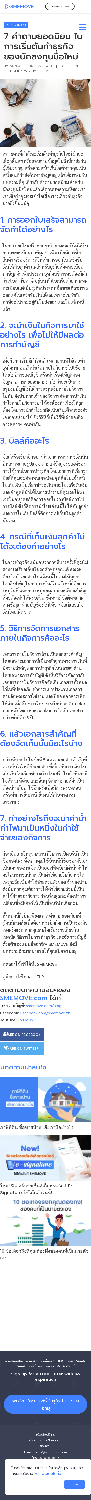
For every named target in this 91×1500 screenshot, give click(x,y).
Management (16, 25)
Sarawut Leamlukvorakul (32, 66)
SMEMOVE (47, 964)
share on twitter (21, 1048)
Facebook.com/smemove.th (45, 1012)
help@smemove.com (51, 1452)
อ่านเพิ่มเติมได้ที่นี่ (48, 1473)
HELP (38, 976)
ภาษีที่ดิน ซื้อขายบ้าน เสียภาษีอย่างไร (37, 1127)
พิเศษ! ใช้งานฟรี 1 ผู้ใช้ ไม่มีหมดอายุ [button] (45, 1404)
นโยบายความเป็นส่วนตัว (45, 1440)
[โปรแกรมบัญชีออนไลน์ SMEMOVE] (19, 6)
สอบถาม (45, 1446)
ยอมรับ (75, 1484)
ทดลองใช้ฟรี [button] (60, 6)
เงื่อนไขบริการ (45, 1434)
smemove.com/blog (43, 1005)
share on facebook (22, 1034)
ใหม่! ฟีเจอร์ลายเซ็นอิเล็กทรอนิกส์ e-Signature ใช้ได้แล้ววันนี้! (36, 1189)
